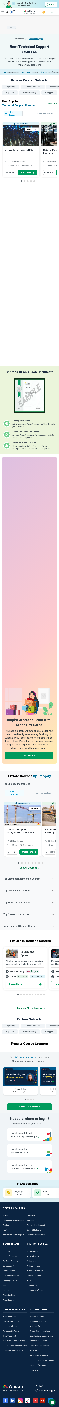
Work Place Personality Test (16, 1346)
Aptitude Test (10, 1336)
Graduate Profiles (34, 1276)
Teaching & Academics (36, 1235)
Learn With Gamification (39, 1346)
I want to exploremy (19, 1151)
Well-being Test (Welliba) (15, 1341)
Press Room (8, 1290)
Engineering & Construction (13, 1220)
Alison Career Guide (11, 1321)
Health (5, 1230)
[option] (21, 151)
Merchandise (35, 1370)
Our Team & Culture (10, 1261)
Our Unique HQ (9, 1266)
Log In (52, 12)
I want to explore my (23, 1167)
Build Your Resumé (10, 1317)
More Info (10, 172)
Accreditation (32, 1251)
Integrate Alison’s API (38, 1341)
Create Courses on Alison (40, 1331)
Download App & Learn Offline (41, 1336)
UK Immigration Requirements (42, 1360)
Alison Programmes (11, 1300)
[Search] (5, 10)
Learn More (28, 755)
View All (51, 103)
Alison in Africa (9, 1295)
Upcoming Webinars (38, 1365)
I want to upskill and (24, 1135)
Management (32, 1220)
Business (6, 1215)
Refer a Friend (35, 1351)
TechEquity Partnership (39, 1355)
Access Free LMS (37, 1317)
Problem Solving (29, 93)
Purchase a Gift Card (35, 1290)
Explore (2, 12)
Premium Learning (34, 1285)
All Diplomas (32, 1261)
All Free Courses (33, 1266)
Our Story (6, 1251)
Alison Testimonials (35, 1271)
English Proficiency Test (14, 1351)
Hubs (29, 1281)
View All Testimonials (29, 1107)
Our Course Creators (11, 1276)
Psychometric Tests (11, 1331)
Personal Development (36, 1225)
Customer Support (47, 1390)
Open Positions (9, 1271)
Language (31, 1215)
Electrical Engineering (32, 87)
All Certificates (33, 1256)
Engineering (10, 87)
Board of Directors (10, 1256)
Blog (4, 1285)
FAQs (41, 1386)
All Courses (19, 39)
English (6, 1225)
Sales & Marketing (34, 1230)
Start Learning (27, 172)
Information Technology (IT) (14, 1235)
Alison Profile (35, 1326)
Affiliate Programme (38, 1321)
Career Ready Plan (10, 1326)
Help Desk (10, 93)
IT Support (49, 93)
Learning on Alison (10, 1281)
